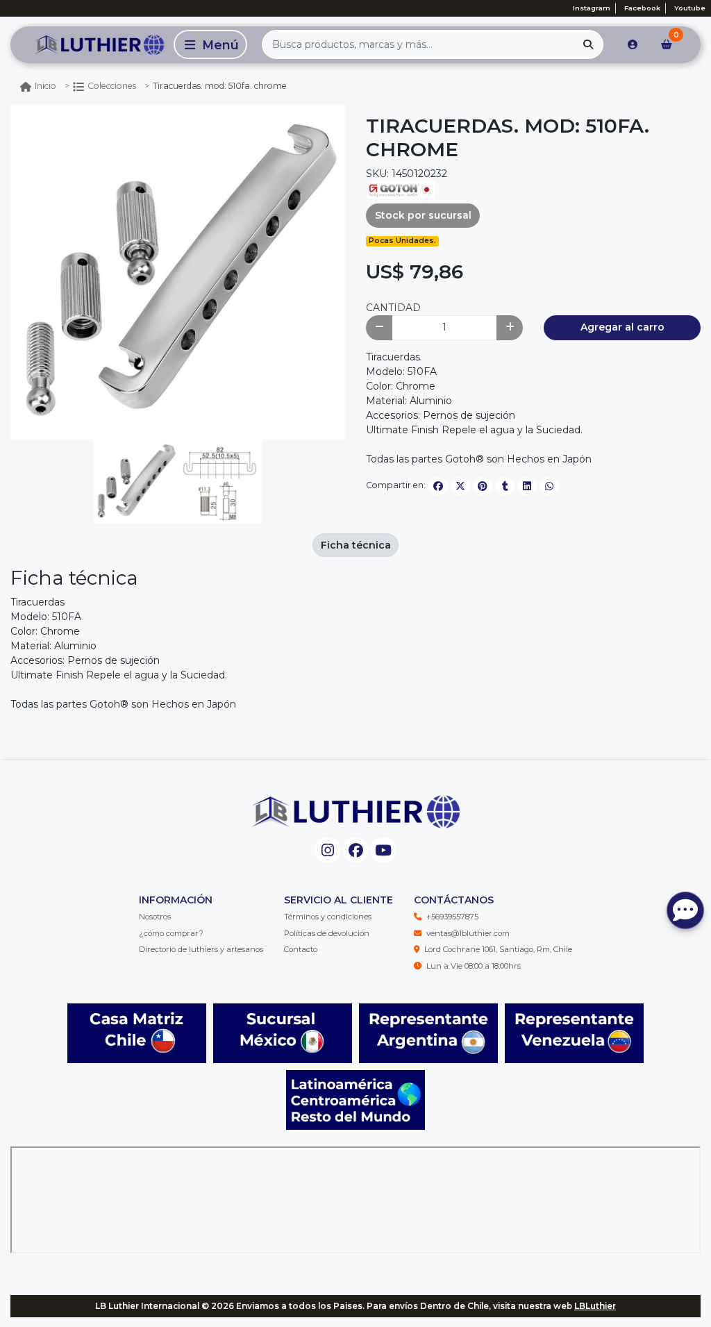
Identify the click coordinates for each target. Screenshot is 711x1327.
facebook (642, 8)
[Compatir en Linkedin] (527, 486)
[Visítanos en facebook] (356, 850)
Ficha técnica (356, 545)
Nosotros (155, 916)
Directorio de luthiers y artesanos (201, 949)
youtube (689, 8)
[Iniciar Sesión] (632, 44)
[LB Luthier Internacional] (89, 44)
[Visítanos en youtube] (383, 850)
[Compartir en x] (460, 486)
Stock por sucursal (423, 215)
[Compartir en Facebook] (438, 486)
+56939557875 (452, 916)
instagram (591, 8)
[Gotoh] (400, 189)
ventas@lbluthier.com (468, 933)
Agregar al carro (622, 327)
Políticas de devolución (326, 933)
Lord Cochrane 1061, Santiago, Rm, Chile (498, 949)
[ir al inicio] (355, 812)
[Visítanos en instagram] (327, 850)
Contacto (300, 949)
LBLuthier (595, 1306)
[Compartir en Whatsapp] (549, 486)
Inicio (45, 86)
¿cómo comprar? (171, 933)
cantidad (393, 307)
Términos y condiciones (327, 916)
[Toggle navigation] (210, 44)
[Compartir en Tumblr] (505, 486)
